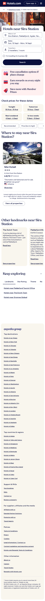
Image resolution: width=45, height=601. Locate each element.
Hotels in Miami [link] (9, 372)
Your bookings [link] (9, 488)
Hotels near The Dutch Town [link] (15, 293)
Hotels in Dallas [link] (9, 426)
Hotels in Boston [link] (10, 399)
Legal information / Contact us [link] (14, 542)
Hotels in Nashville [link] (10, 361)
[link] (39, 145)
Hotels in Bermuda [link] (10, 451)
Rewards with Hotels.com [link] (13, 571)
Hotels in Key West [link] (10, 407)
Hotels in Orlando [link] (10, 349)
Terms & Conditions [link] (11, 531)
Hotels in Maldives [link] (10, 448)
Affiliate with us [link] (9, 509)
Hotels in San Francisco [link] (12, 365)
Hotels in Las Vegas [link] (10, 338)
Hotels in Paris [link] (9, 376)
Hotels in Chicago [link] (10, 346)
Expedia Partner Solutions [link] (13, 513)
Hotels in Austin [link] (9, 388)
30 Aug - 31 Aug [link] (11, 109)
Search (22, 62)
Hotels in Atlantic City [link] (11, 403)
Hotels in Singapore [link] (11, 444)
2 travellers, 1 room (16, 50)
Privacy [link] (6, 535)
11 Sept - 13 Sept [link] (33, 118)
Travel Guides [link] (8, 568)
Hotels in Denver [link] (9, 380)
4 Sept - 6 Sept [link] (12, 118)
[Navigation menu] (41, 3)
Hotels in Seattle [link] (10, 419)
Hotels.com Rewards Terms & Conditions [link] (18, 550)
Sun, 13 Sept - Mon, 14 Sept (20, 43)
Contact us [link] (8, 496)
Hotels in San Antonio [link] (11, 395)
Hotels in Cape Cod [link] (10, 478)
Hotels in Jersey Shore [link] (12, 459)
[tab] (9, 281)
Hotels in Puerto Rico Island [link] (13, 467)
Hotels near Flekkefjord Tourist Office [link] (19, 288)
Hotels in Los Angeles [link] (11, 369)
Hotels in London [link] (10, 411)
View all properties (13, 203)
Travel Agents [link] (9, 521)
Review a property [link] (10, 500)
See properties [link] (9, 263)
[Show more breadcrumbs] (3, 9)
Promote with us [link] (9, 517)
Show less (8, 188)
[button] (22, 273)
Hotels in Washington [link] (11, 384)
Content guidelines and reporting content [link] (19, 546)
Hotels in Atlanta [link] (10, 392)
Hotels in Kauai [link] (9, 471)
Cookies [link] (6, 539)
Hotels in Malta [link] (9, 455)
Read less (7, 245)
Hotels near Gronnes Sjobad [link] (15, 297)
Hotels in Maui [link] (9, 463)
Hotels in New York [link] (10, 342)
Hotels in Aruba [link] (9, 436)
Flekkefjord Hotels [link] (14, 10)
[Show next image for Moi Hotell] (39, 153)
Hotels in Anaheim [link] (10, 422)
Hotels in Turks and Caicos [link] (13, 440)
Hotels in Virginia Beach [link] (12, 415)
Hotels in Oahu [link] (9, 474)
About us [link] (7, 560)
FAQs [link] (5, 492)
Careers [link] (6, 564)
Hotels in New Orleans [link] (11, 353)
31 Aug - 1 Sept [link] (33, 109)
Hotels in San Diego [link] (11, 357)
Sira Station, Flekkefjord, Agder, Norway (25, 36)
